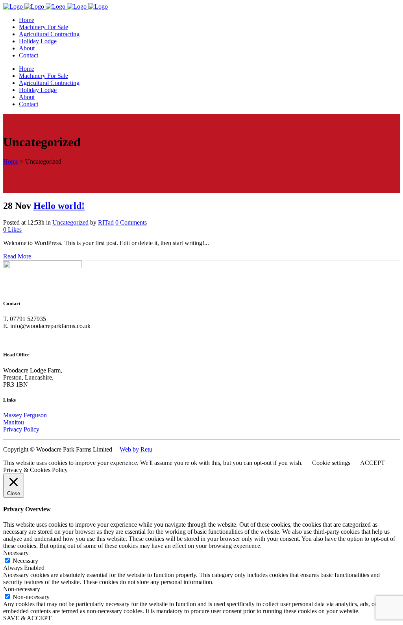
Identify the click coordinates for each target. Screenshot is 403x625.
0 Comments (131, 222)
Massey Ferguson (25, 415)
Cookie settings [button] (331, 462)
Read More (17, 256)
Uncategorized (70, 222)
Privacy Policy (21, 429)
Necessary (25, 560)
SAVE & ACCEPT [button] (27, 618)
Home (10, 161)
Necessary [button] (16, 552)
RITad (106, 222)
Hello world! (59, 206)
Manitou (13, 422)
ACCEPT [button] (372, 462)
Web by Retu (136, 449)
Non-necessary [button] (21, 589)
